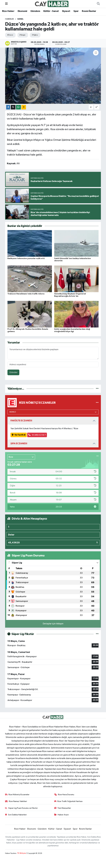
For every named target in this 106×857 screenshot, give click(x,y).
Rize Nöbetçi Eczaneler (19, 795)
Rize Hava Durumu (66, 795)
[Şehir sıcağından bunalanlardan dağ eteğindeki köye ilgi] (76, 314)
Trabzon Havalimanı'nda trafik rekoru (25, 294)
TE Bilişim (21, 853)
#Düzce (10, 35)
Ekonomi (22, 11)
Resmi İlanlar (89, 11)
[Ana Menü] (6, 4)
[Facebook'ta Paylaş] (8, 107)
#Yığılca (35, 35)
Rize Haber (8, 11)
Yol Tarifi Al (19, 435)
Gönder (13, 372)
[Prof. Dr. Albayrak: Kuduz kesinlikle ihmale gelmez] (29, 314)
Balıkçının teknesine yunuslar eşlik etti (26, 258)
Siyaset (66, 11)
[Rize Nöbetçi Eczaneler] (97, 402)
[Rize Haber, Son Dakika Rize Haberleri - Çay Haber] (52, 4)
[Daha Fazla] (23, 107)
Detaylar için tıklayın (53, 624)
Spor (76, 11)
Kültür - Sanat (51, 11)
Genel (20, 19)
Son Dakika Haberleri (17, 815)
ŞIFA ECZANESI (18, 443)
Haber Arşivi (63, 815)
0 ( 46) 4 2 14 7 (39, 435)
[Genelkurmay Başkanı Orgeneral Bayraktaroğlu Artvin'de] (76, 279)
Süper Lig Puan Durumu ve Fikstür (23, 808)
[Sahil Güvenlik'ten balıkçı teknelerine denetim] (76, 243)
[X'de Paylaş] (13, 107)
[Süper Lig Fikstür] (97, 634)
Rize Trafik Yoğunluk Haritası (70, 801)
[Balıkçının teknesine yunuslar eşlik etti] (29, 243)
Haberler (9, 19)
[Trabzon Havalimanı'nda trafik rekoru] (29, 279)
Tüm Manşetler (64, 808)
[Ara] (98, 4)
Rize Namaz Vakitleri (18, 801)
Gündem (35, 11)
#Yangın (22, 35)
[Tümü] (97, 389)
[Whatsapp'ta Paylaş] (18, 107)
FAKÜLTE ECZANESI (21, 420)
